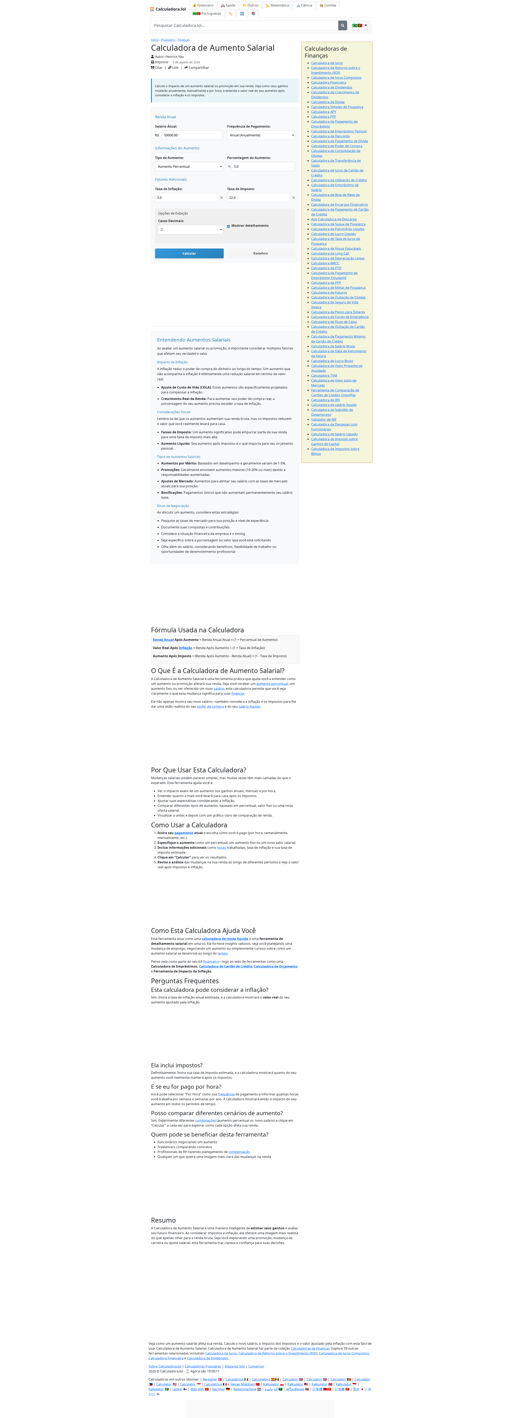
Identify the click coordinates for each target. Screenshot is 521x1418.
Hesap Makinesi (242, 1384)
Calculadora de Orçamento (276, 966)
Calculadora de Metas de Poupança (338, 287)
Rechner (218, 1389)
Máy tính (197, 1389)
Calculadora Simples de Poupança (337, 107)
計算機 (317, 1389)
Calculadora (261, 1379)
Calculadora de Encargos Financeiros (339, 204)
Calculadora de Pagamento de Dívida (339, 141)
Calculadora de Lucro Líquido (333, 234)
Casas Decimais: (171, 221)
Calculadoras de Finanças (310, 1348)
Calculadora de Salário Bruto (333, 346)
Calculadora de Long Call (330, 253)
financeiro (211, 961)
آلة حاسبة (271, 1389)
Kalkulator (271, 1384)
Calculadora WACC (325, 263)
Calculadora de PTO (326, 268)
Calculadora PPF (323, 116)
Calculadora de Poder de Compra (336, 146)
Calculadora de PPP (326, 282)
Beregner (210, 1379)
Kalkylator (156, 1389)
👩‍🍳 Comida (328, 5)
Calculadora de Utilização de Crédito (339, 180)
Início (155, 40)
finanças (237, 693)
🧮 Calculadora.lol (168, 9)
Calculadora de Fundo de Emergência (340, 317)
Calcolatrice (234, 1379)
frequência (226, 1094)
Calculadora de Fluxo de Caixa (334, 322)
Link (175, 67)
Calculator (290, 1379)
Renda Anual (163, 639)
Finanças (184, 40)
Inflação (185, 648)
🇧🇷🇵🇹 (207, 13)
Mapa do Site (235, 1366)
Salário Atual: (166, 126)
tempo (223, 953)
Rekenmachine (244, 1389)
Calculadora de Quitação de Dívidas (338, 297)
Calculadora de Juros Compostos (336, 77)
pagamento (183, 833)
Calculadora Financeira (328, 82)
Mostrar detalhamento (250, 225)
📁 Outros (250, 5)
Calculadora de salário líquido (334, 405)
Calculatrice (213, 1384)
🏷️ (231, 13)
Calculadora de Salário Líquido (334, 434)
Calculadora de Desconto (330, 136)
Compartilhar (198, 67)
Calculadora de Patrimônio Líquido (337, 229)
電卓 (356, 1389)
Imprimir (161, 62)
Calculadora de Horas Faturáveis (336, 248)
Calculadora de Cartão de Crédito (225, 966)
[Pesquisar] (342, 25)
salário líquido (249, 706)
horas (221, 847)
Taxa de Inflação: (169, 189)
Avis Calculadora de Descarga (334, 219)
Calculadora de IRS (325, 400)
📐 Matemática (277, 5)
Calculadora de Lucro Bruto (332, 361)
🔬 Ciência (304, 5)
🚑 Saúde (228, 5)
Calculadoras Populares (203, 1366)
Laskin (177, 1389)
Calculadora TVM (324, 375)
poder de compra (210, 706)
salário (219, 688)
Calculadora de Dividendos (331, 87)
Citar (158, 67)
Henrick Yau (174, 56)
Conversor (256, 1366)
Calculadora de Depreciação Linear (338, 258)
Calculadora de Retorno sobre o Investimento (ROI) (278, 1353)
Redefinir (260, 253)
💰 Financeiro (203, 5)
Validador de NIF (324, 419)
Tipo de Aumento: (169, 157)
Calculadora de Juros (327, 63)
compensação (239, 1152)
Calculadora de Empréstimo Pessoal (339, 131)
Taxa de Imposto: (241, 189)
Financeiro (168, 40)
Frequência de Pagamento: (249, 126)
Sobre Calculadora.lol (165, 1366)
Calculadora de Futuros (329, 292)
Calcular (189, 253)
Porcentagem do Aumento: (249, 157)
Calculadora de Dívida (328, 102)
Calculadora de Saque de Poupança (338, 224)
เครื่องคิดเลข (295, 1389)
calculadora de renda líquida (225, 938)
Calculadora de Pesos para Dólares (338, 312)
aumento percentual (272, 683)
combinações (205, 1120)
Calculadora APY (323, 111)
